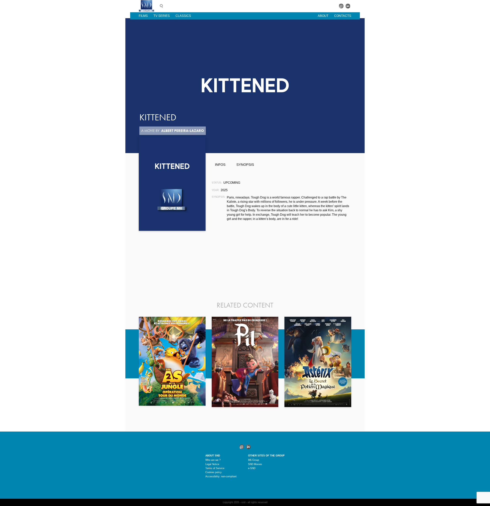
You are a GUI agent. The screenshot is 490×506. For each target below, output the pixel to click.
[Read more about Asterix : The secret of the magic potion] (317, 362)
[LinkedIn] (347, 6)
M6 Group (253, 460)
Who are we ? (212, 460)
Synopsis (245, 164)
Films (143, 15)
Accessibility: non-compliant (221, 476)
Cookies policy (213, 472)
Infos (220, 164)
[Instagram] (341, 6)
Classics (183, 15)
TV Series (162, 15)
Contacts (342, 15)
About (323, 15)
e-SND (251, 468)
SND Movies (255, 464)
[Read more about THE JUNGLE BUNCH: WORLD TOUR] (172, 361)
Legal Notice (212, 464)
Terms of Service (214, 468)
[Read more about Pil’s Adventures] (245, 362)
